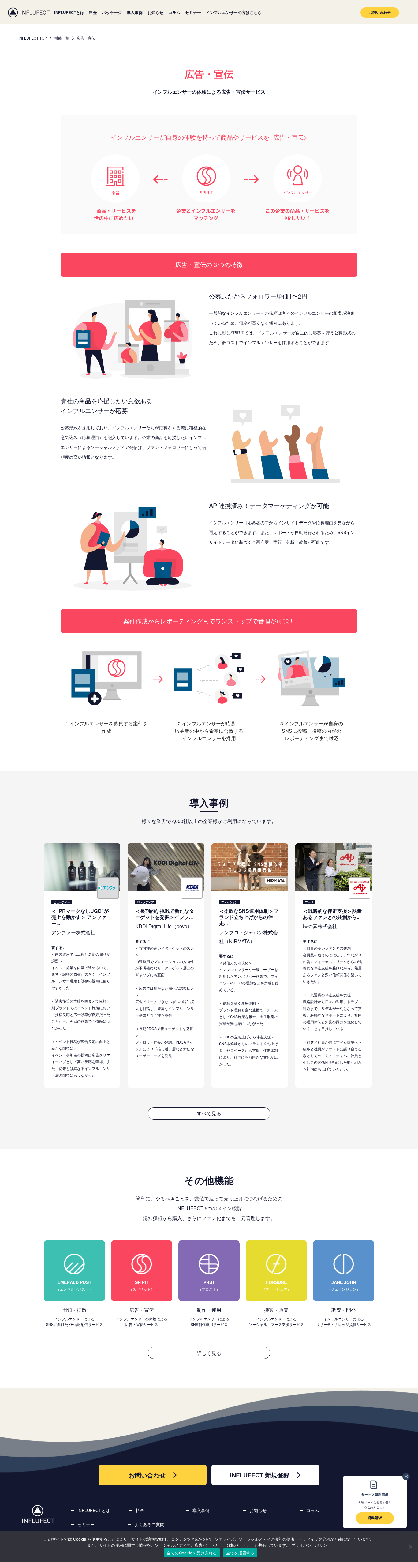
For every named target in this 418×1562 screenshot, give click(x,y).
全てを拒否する (240, 1552)
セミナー (193, 12)
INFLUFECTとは (69, 12)
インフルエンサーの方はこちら (234, 12)
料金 (93, 12)
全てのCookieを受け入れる (192, 1552)
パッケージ (112, 12)
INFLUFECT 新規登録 (259, 1474)
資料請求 (375, 1517)
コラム (174, 12)
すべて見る (209, 1113)
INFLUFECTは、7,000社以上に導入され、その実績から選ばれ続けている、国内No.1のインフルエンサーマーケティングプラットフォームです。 (29, 12)
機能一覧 (61, 37)
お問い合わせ (380, 12)
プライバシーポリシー (311, 1545)
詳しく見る (209, 1353)
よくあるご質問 (149, 1524)
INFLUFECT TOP (32, 37)
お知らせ (155, 12)
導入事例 (135, 12)
